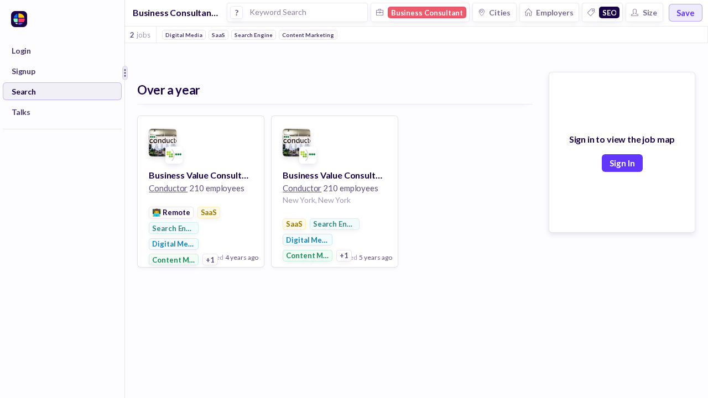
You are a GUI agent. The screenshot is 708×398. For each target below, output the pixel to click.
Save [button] (685, 13)
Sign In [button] (622, 163)
